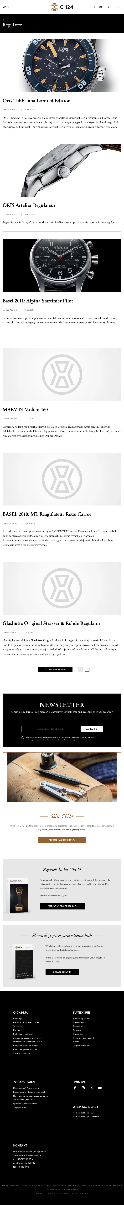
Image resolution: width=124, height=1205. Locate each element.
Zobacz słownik (62, 972)
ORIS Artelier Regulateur (29, 205)
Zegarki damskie (81, 1046)
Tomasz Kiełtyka (10, 110)
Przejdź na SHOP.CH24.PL (62, 840)
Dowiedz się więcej (66, 740)
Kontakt (17, 1030)
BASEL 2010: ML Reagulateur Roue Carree (47, 514)
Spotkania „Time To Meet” (25, 1104)
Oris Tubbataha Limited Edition (37, 101)
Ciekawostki (78, 1022)
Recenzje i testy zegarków (85, 1038)
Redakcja (17, 1019)
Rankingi (77, 1030)
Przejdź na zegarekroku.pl (62, 906)
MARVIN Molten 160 (25, 410)
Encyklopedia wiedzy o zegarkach (29, 1092)
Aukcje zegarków (81, 1019)
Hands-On (78, 1034)
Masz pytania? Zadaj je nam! (26, 1088)
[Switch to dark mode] (109, 6)
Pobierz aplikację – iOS (84, 1113)
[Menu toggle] (14, 7)
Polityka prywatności (23, 1034)
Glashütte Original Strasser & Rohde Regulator (51, 623)
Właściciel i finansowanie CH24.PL (29, 1042)
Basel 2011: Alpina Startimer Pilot (38, 301)
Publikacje (78, 1026)
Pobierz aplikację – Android (86, 1117)
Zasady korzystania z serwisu (27, 1038)
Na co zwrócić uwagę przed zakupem (30, 1096)
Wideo (76, 1042)
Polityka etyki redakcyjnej (25, 1049)
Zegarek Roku (19, 1107)
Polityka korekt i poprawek (26, 1046)
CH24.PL (62, 7)
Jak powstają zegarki (23, 1100)
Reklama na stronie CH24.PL (26, 1022)
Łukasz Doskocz (10, 310)
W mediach (18, 1026)
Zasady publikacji (21, 1053)
